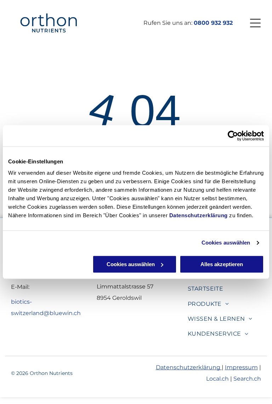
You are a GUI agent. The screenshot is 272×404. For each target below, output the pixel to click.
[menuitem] (205, 288)
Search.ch (247, 378)
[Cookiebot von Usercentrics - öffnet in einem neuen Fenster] (233, 135)
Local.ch (217, 378)
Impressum (241, 367)
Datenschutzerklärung (198, 215)
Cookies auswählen (226, 243)
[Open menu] (255, 23)
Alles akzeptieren (221, 264)
